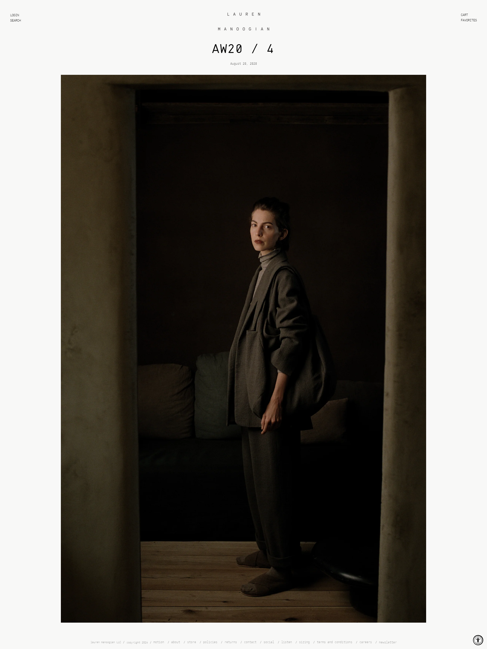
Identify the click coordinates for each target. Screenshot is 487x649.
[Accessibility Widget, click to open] (478, 640)
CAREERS (365, 642)
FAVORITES (469, 20)
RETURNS (230, 642)
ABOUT (175, 642)
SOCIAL (269, 642)
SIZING (304, 642)
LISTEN (286, 642)
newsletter (388, 642)
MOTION (158, 642)
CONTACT (250, 642)
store (191, 642)
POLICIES (210, 642)
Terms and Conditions (334, 642)
